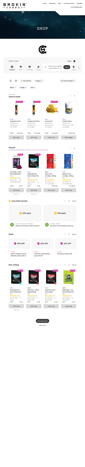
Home (45, 3)
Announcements (69, 3)
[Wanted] (52, 3)
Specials (79, 3)
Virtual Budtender (76, 7)
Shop (59, 3)
